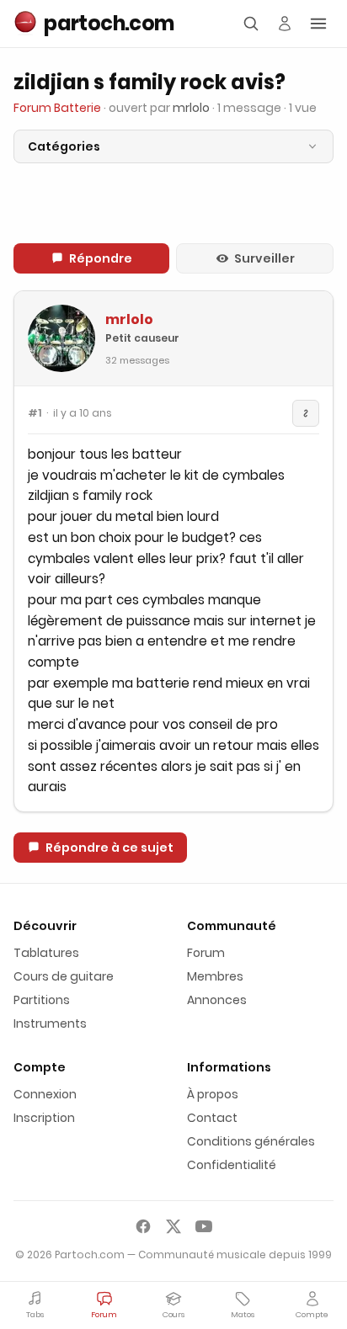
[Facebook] (143, 1226)
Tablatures (46, 952)
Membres (215, 976)
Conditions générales (251, 1141)
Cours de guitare (63, 976)
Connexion (45, 1094)
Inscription (44, 1117)
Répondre (100, 258)
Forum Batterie (57, 107)
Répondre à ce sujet (109, 847)
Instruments (50, 1023)
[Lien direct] (305, 413)
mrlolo (129, 319)
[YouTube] (203, 1226)
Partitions (41, 999)
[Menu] (318, 23)
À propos (212, 1094)
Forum (206, 952)
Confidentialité (231, 1164)
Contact (212, 1117)
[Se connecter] (284, 23)
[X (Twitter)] (173, 1226)
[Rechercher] (251, 23)
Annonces (217, 999)
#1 (34, 413)
